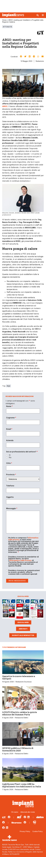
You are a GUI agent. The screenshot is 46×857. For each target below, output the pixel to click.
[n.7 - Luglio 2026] (8, 609)
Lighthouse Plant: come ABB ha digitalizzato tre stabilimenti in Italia (21, 785)
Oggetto (10, 497)
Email (9, 429)
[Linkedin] (28, 817)
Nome (9, 406)
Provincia (11, 474)
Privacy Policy (25, 831)
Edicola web (23, 622)
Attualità (7, 27)
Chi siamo (14, 812)
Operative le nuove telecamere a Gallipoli (18, 677)
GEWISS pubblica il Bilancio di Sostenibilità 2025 (17, 749)
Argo (8, 386)
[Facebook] (9, 817)
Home (4, 20)
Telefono (10, 486)
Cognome (11, 418)
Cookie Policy (37, 831)
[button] (38, 15)
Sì (9, 455)
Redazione (40, 61)
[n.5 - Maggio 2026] (37, 609)
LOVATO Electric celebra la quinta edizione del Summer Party (19, 713)
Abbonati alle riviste (27, 812)
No (10, 457)
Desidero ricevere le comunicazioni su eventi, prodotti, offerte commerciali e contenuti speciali (24, 572)
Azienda (9, 440)
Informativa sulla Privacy (20, 560)
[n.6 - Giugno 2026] (22, 609)
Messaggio (11, 508)
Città (9, 463)
